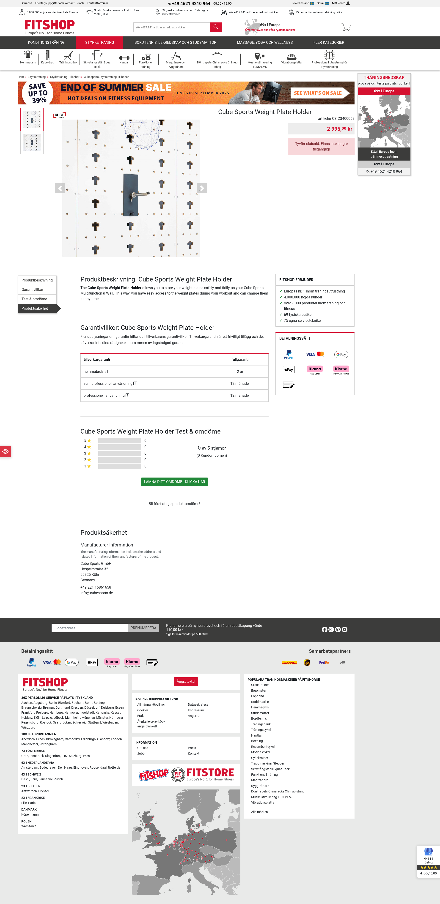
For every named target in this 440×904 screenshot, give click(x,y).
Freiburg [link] (42, 713)
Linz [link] (65, 756)
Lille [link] (24, 803)
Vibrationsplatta (262, 803)
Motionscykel (260, 752)
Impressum (196, 710)
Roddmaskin (260, 702)
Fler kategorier (329, 42)
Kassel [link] (115, 713)
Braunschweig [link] (31, 708)
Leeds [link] (40, 739)
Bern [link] (33, 779)
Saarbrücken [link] (62, 722)
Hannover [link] (71, 713)
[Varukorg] (348, 27)
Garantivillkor (32, 289)
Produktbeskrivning (37, 280)
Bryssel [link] (43, 791)
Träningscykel (261, 730)
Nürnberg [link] (116, 718)
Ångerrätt (195, 716)
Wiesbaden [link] (110, 722)
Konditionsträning (46, 42)
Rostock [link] (46, 722)
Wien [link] (86, 756)
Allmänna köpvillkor (151, 705)
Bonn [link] (88, 703)
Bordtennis (259, 719)
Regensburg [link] (29, 722)
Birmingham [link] (54, 739)
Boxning (257, 741)
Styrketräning (99, 42)
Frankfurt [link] (28, 713)
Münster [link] (102, 718)
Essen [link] (119, 708)
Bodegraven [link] (48, 768)
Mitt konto (338, 3)
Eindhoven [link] (80, 768)
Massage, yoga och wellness (265, 42)
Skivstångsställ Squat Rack (270, 769)
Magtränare (259, 780)
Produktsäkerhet (35, 308)
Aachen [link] (26, 703)
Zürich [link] (58, 779)
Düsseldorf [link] (92, 708)
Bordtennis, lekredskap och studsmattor (175, 42)
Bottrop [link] (99, 703)
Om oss (27, 3)
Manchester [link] (29, 744)
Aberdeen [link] (28, 739)
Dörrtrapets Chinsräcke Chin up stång (278, 791)
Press (192, 748)
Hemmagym (260, 707)
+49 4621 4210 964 (386, 171)
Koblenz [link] (27, 718)
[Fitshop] (50, 27)
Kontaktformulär (97, 3)
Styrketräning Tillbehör (64, 77)
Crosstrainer (260, 685)
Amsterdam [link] (29, 768)
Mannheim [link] (72, 718)
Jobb (80, 3)
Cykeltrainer (259, 758)
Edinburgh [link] (88, 739)
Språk (320, 3)
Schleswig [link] (79, 722)
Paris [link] (32, 803)
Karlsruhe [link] (102, 713)
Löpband (257, 696)
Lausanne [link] (45, 779)
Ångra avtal (186, 681)
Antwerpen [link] (29, 791)
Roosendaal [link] (98, 768)
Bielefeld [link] (64, 703)
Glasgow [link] (103, 739)
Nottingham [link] (48, 744)
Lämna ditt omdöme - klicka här (174, 482)
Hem (21, 77)
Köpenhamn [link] (30, 815)
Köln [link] (37, 718)
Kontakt (193, 754)
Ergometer (258, 691)
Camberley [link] (72, 739)
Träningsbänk (261, 724)
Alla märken (259, 812)
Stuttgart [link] (94, 722)
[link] (289, 354)
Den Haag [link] (65, 768)
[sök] (216, 27)
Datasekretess (198, 705)
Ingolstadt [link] (87, 713)
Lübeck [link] (58, 718)
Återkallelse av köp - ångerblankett (151, 724)
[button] (32, 119)
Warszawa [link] (28, 826)
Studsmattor (260, 713)
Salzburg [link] (75, 756)
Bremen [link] (48, 708)
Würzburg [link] (28, 727)
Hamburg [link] (56, 713)
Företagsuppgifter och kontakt (54, 3)
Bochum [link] (77, 703)
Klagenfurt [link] (52, 756)
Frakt (141, 716)
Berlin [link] (53, 703)
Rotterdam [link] (115, 768)
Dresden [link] (77, 708)
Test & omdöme (34, 299)
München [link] (88, 718)
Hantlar (256, 735)
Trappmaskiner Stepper (267, 763)
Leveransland (300, 3)
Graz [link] (24, 756)
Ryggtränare (260, 786)
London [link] (116, 739)
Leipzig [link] (47, 718)
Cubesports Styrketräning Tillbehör (106, 77)
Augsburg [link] (40, 703)
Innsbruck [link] (37, 756)
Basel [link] (25, 779)
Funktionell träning (264, 775)
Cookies (142, 710)
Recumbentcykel (263, 747)
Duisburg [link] (107, 708)
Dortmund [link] (62, 708)
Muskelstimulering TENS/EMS (272, 797)
